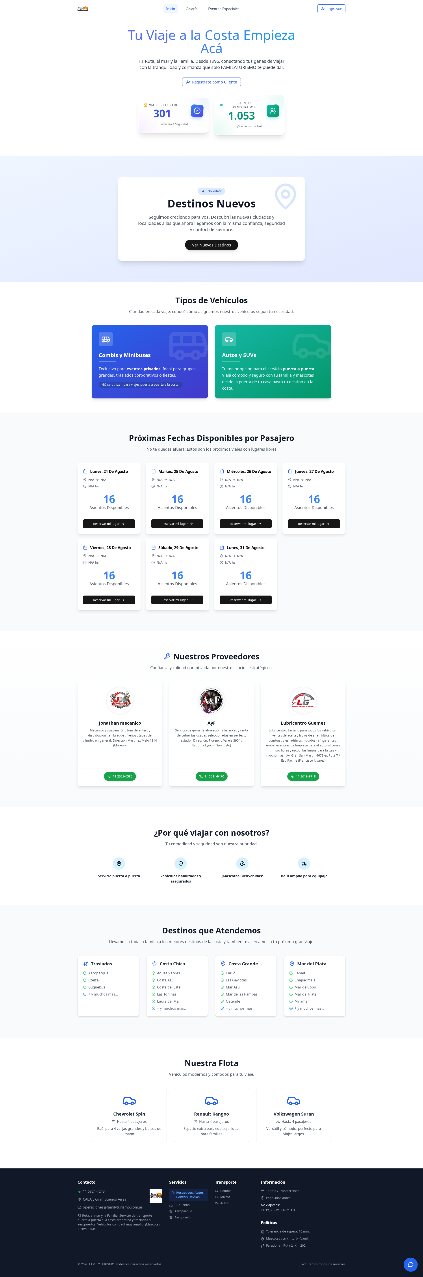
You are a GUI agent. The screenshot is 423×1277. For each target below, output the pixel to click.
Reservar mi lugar (106, 524)
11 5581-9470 (214, 776)
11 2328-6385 (122, 776)
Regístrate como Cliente (214, 82)
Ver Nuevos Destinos (211, 245)
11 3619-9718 (306, 776)
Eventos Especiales (223, 8)
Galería (192, 8)
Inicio (170, 8)
